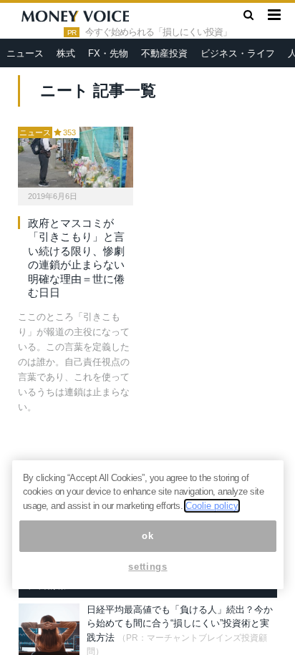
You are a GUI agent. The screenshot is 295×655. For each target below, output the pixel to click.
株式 (66, 53)
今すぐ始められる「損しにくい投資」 (158, 32)
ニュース (25, 53)
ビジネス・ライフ (237, 53)
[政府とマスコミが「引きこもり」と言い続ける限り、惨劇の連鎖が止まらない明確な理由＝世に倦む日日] (75, 157)
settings (147, 566)
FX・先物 (108, 53)
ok (147, 535)
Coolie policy (211, 505)
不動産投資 (164, 53)
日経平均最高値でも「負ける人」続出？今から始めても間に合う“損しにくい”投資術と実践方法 (180, 623)
